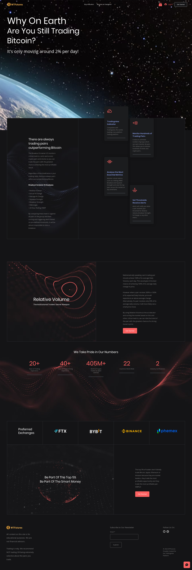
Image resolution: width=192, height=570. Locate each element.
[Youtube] (164, 531)
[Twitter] (167, 531)
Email (112, 532)
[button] (160, 4)
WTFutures (17, 4)
